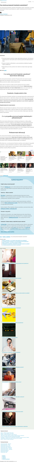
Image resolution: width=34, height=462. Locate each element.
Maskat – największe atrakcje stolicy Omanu (7, 432)
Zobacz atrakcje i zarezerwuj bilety (7, 231)
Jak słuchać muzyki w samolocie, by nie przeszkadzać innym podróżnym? (15, 241)
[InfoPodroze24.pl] (3, 0)
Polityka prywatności (6, 459)
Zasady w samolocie (6, 236)
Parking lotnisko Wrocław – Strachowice (6, 449)
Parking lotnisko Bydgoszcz (5, 450)
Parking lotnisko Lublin (4, 452)
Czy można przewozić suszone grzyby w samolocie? (11, 307)
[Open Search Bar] (33, 2)
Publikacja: (6, 15)
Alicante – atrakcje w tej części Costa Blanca (7, 439)
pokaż (5, 70)
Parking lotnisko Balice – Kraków (5, 444)
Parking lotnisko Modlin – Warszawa (6, 443)
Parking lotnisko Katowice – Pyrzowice (6, 448)
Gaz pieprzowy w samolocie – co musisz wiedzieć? (11, 352)
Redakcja (4, 456)
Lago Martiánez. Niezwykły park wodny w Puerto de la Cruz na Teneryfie (11, 438)
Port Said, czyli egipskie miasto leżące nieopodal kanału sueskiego (10, 436)
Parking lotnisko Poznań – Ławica (5, 445)
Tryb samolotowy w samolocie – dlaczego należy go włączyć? (13, 396)
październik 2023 (5, 175)
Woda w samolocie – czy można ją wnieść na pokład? (11, 242)
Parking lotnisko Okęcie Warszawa (6, 446)
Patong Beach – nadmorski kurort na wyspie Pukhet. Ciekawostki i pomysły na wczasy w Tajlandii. (15, 437)
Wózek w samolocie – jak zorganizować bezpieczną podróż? (13, 367)
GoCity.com (27, 227)
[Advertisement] (17, 23)
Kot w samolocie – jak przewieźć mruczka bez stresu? (11, 381)
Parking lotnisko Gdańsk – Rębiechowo (6, 447)
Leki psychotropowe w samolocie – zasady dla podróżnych (12, 322)
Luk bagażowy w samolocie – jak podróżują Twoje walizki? (12, 411)
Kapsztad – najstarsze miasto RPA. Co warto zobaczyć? (9, 434)
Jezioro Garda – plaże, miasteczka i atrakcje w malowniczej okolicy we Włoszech (12, 435)
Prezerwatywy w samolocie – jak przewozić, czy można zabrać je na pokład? (15, 243)
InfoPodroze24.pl (3, 2)
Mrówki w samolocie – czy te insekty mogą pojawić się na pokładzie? (14, 240)
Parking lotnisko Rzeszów (4, 451)
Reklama (3, 455)
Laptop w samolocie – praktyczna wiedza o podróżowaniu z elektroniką (15, 426)
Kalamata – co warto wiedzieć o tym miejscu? (7, 433)
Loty (1, 236)
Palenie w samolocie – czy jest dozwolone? (10, 337)
